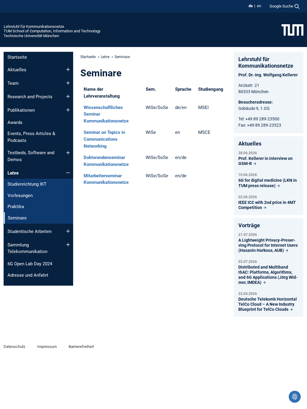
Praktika (15, 206)
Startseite (17, 57)
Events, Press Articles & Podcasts (31, 137)
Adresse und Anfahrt (27, 275)
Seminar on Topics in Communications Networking (104, 139)
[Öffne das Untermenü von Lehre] (68, 172)
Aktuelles (16, 69)
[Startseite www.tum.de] (292, 29)
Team (13, 83)
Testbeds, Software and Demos (30, 156)
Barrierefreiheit (81, 346)
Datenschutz (14, 346)
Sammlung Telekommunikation (27, 248)
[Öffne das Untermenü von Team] (68, 83)
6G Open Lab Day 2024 (29, 263)
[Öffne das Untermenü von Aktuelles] (68, 69)
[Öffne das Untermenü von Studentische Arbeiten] (68, 231)
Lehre (13, 173)
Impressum (47, 346)
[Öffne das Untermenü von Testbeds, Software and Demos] (68, 152)
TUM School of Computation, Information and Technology (52, 31)
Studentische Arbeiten (29, 231)
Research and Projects (29, 96)
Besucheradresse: (255, 102)
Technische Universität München (31, 36)
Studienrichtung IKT (26, 184)
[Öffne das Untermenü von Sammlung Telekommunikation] (68, 244)
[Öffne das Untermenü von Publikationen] (68, 109)
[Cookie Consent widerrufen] (295, 397)
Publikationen (21, 110)
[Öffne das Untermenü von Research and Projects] (68, 96)
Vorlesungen (20, 195)
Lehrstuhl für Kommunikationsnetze (34, 26)
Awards (14, 122)
